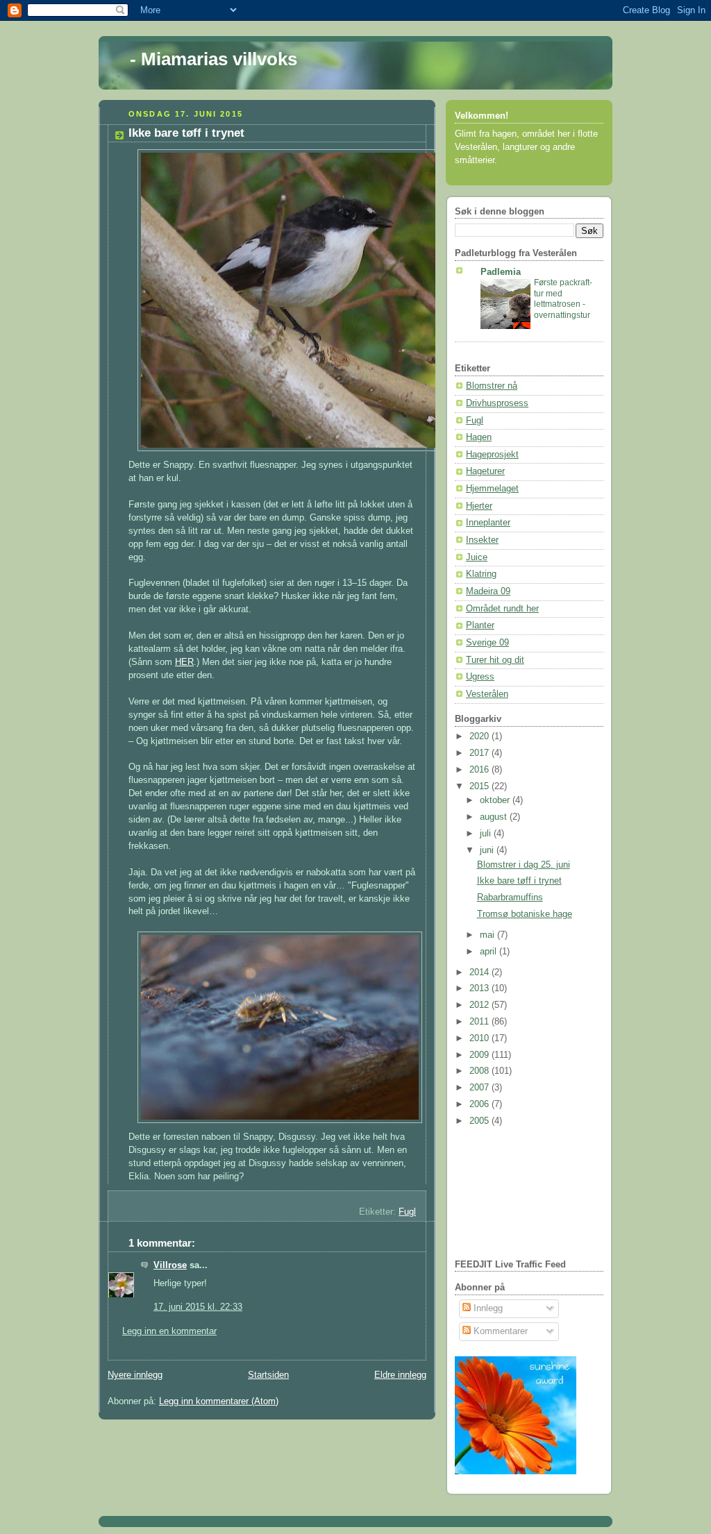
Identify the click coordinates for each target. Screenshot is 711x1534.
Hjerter (479, 506)
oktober (496, 800)
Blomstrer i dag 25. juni (523, 865)
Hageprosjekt (492, 455)
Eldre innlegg (400, 1375)
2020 (480, 736)
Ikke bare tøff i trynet (519, 881)
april (489, 951)
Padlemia (500, 272)
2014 (480, 972)
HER (184, 662)
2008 (480, 1071)
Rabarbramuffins (510, 897)
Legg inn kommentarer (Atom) (218, 1401)
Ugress (480, 677)
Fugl (407, 1212)
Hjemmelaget (492, 489)
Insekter (482, 540)
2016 (480, 770)
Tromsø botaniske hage (524, 914)
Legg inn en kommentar (169, 1331)
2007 (480, 1088)
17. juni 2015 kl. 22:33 (197, 1307)
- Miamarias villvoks (213, 59)
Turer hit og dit (495, 660)
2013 (480, 988)
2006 (480, 1104)
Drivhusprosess (497, 403)
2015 (480, 786)
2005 (480, 1121)
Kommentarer (499, 1331)
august (495, 817)
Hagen (479, 437)
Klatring (481, 574)
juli (487, 833)
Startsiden (268, 1375)
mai (488, 935)
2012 (480, 1005)
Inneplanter (488, 523)
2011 (480, 1022)
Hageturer (485, 471)
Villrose (170, 1265)
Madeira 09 (488, 591)
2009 (480, 1055)
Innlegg (487, 1308)
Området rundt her (502, 609)
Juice (476, 557)
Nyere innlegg (135, 1375)
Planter (480, 625)
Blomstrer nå (491, 386)
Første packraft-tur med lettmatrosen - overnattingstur (563, 299)
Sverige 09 (487, 643)
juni (488, 850)
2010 (480, 1038)
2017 (480, 753)
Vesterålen (487, 694)
